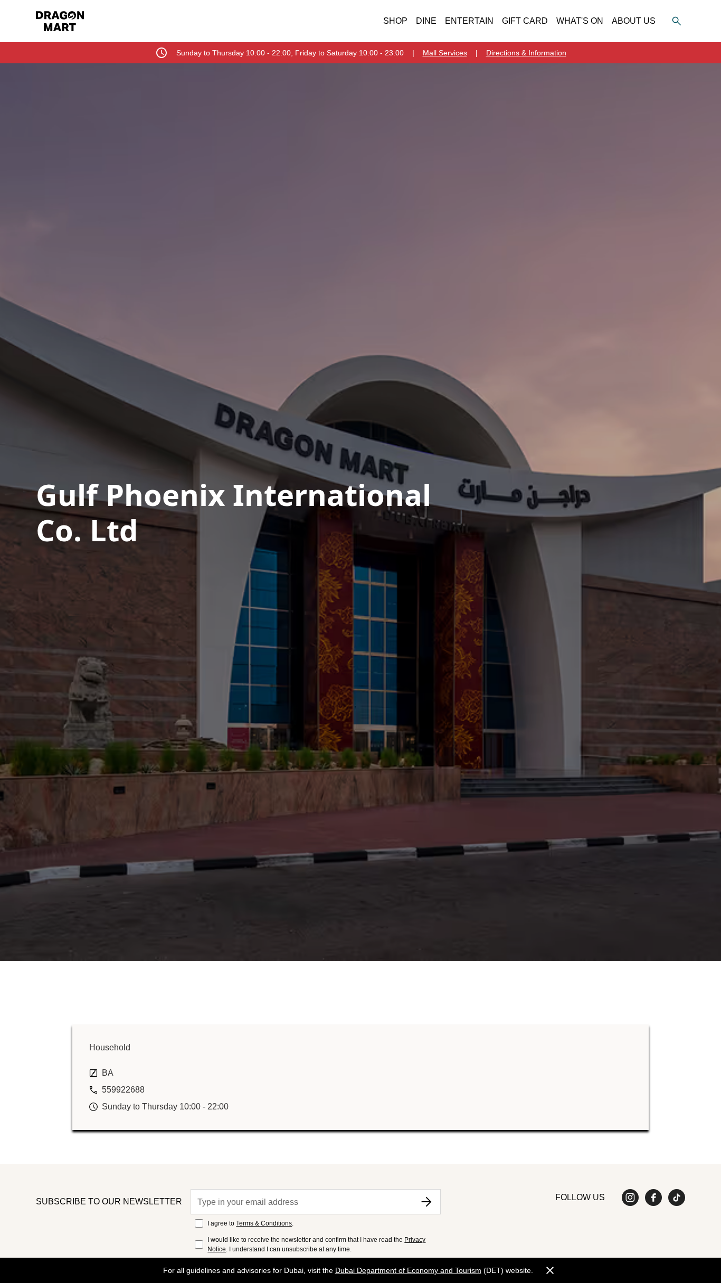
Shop (395, 20)
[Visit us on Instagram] (630, 1197)
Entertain (469, 20)
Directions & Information (526, 53)
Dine (426, 20)
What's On (579, 20)
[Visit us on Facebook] (653, 1197)
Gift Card (525, 20)
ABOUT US (634, 20)
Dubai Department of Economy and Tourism (408, 1270)
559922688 (123, 1089)
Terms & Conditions (264, 1223)
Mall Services (445, 53)
